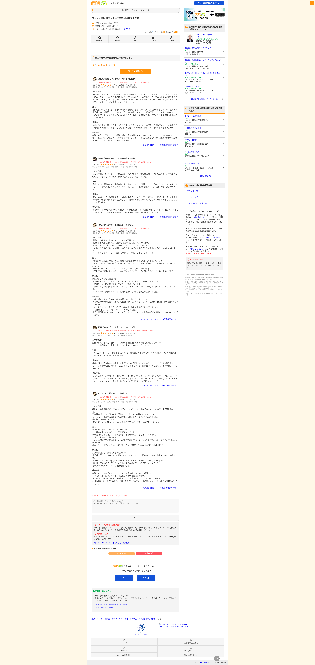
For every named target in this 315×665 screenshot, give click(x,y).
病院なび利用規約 (124, 655)
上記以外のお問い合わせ (104, 608)
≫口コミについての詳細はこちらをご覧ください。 (113, 543)
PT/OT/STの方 (121, 553)
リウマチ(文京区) (192, 197)
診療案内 (117, 40)
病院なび (99, 3)
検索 (147, 10)
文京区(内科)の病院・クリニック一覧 (204, 99)
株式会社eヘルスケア (202, 217)
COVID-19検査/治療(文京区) (196, 203)
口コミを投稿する (135, 71)
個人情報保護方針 (191, 655)
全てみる (127, 29)
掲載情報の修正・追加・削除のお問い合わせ (112, 604)
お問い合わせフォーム (198, 249)
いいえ (146, 578)
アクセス (171, 40)
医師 (135, 40)
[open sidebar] (312, 3)
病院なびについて (191, 651)
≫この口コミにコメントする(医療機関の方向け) (159, 145)
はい (124, 578)
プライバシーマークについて (141, 634)
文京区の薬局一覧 (204, 176)
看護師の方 (149, 553)
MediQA (124, 650)
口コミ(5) (153, 40)
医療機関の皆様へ (210, 3)
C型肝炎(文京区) (192, 191)
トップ (124, 643)
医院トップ (99, 40)
